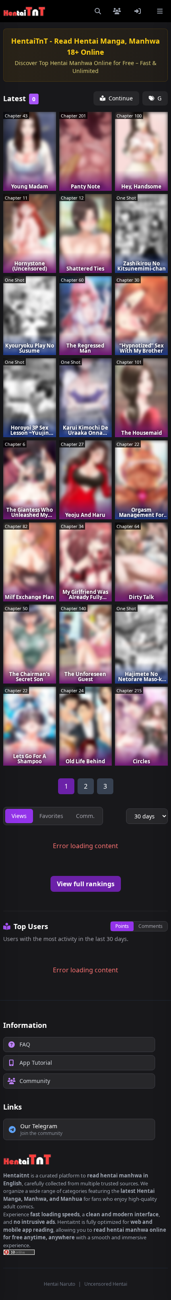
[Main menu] (160, 11)
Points (122, 926)
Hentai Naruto (59, 1284)
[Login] (139, 11)
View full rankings (86, 883)
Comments (150, 926)
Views (19, 816)
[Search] (98, 11)
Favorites (51, 816)
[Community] (118, 11)
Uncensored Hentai (105, 1284)
